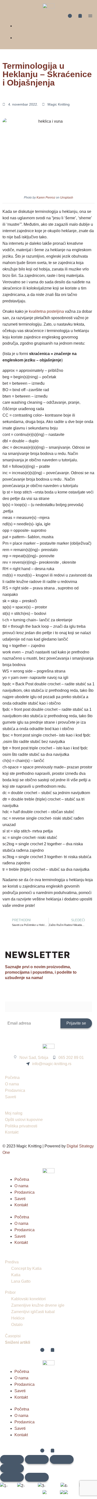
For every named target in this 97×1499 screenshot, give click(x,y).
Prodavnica (24, 1192)
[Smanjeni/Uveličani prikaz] (12, 1459)
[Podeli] (62, 1459)
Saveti (20, 1199)
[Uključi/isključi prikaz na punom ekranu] (37, 1459)
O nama (21, 1186)
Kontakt (21, 1205)
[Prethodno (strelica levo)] (12, 1477)
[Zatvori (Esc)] (12, 1468)
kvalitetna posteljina (46, 311)
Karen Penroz (46, 197)
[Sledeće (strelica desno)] (37, 1477)
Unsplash (66, 197)
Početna (21, 1179)
